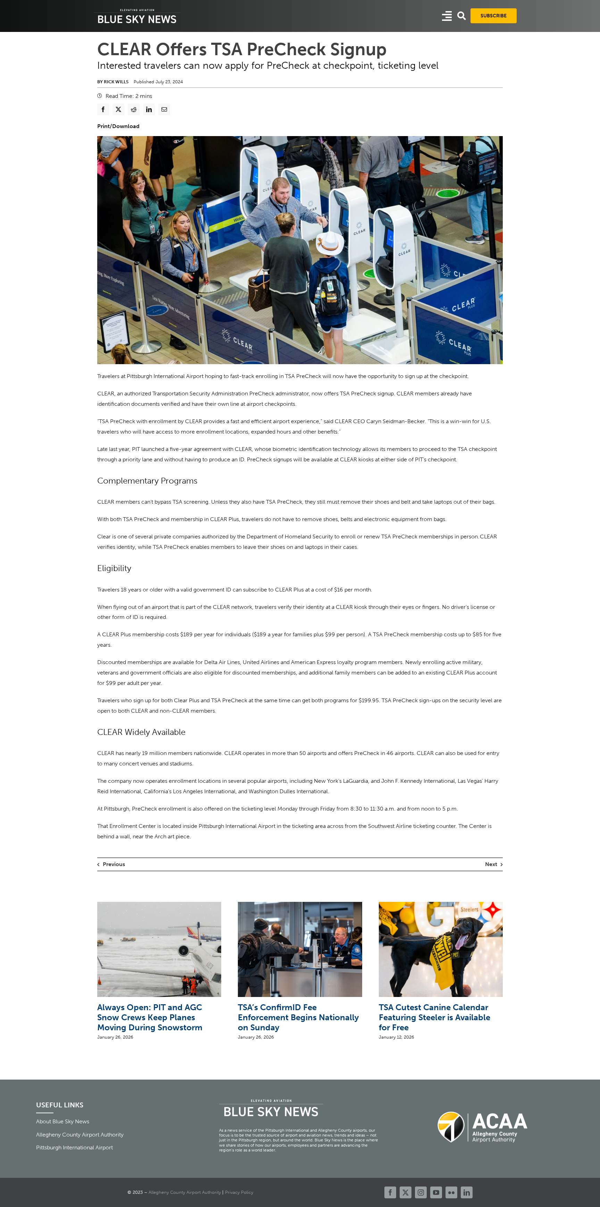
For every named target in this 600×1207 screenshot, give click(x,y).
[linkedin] (467, 1192)
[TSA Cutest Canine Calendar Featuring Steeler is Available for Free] (441, 905)
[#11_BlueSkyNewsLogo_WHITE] (137, 9)
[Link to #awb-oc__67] (461, 15)
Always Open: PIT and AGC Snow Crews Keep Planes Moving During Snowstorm (149, 1017)
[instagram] (421, 1192)
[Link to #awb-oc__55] (447, 16)
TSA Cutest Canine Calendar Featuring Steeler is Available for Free (434, 1017)
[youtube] (436, 1192)
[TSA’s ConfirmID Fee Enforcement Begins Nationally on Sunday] (300, 905)
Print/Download (118, 126)
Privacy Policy (239, 1192)
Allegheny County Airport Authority (185, 1192)
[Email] (164, 109)
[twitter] (405, 1192)
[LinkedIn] (149, 109)
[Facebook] (103, 109)
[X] (118, 109)
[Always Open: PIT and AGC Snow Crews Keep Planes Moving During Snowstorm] (159, 905)
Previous (114, 864)
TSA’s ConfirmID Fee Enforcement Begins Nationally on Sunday (298, 1017)
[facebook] (390, 1192)
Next (491, 864)
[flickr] (451, 1192)
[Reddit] (133, 109)
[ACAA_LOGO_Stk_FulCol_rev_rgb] (483, 1107)
